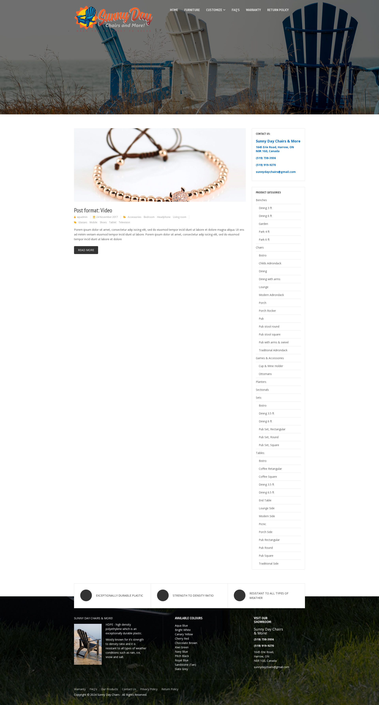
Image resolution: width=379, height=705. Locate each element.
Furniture (192, 10)
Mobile (93, 222)
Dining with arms (269, 279)
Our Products (109, 689)
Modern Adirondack (271, 295)
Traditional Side (269, 563)
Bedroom (149, 217)
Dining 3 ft (265, 208)
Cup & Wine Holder (271, 366)
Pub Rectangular (269, 540)
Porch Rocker (267, 310)
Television (124, 222)
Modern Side (267, 516)
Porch (262, 303)
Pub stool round (269, 326)
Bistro (262, 255)
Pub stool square (269, 334)
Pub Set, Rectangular (272, 429)
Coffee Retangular (270, 469)
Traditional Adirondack (273, 350)
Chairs (260, 247)
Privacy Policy (149, 689)
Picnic (262, 524)
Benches (261, 200)
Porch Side (265, 532)
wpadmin (82, 217)
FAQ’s (236, 10)
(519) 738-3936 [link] (266, 158)
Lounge (263, 287)
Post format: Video (93, 210)
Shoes (103, 222)
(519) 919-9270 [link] (266, 165)
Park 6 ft (264, 239)
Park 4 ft (264, 231)
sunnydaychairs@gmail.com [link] (276, 172)
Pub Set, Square (269, 445)
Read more (86, 250)
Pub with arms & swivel (274, 342)
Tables (260, 453)
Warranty (253, 10)
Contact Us (129, 689)
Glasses (82, 222)
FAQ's (93, 689)
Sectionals (262, 390)
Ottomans (265, 374)
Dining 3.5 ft (266, 413)
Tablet (112, 222)
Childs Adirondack (270, 263)
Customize (214, 10)
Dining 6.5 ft (266, 492)
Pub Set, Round (269, 437)
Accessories (134, 217)
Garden (263, 224)
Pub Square (266, 555)
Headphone (164, 217)
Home (174, 10)
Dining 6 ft (265, 216)
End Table (265, 500)
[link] (264, 646)
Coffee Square (268, 476)
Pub (261, 318)
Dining (263, 271)
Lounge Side (267, 508)
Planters (261, 382)
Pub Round (266, 548)
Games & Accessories (270, 358)
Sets (258, 397)
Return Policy (278, 10)
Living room (179, 217)
